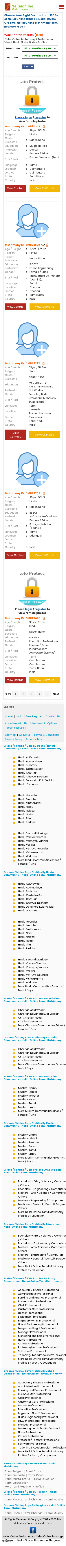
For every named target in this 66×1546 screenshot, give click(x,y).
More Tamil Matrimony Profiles (24, 1486)
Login (19, 716)
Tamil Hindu (12, 1499)
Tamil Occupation (16, 1482)
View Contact (15, 188)
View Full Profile (44, 188)
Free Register (34, 716)
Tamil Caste (33, 1471)
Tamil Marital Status (17, 1479)
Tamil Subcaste (15, 1475)
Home (9, 716)
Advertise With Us (16, 723)
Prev (8, 694)
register (40, 117)
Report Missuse (14, 728)
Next (56, 694)
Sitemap (10, 735)
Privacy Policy (13, 739)
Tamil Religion (14, 1471)
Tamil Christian (33, 1499)
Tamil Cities (35, 1475)
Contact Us (53, 716)
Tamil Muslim (54, 1499)
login (28, 117)
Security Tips (33, 739)
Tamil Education (44, 1479)
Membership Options (43, 723)
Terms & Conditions (46, 735)
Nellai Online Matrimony (20, 39)
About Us (24, 735)
